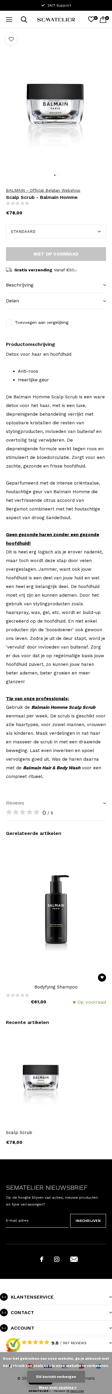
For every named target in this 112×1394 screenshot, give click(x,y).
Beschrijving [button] (19, 285)
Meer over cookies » (57, 1387)
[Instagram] (56, 1259)
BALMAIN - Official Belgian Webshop (43, 190)
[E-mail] (74, 1259)
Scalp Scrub (19, 1132)
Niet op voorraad (56, 254)
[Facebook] (41, 1259)
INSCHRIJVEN (88, 1221)
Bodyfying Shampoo (56, 987)
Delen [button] (12, 301)
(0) (33, 203)
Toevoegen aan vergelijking (41, 322)
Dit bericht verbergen (56, 1377)
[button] (9, 19)
